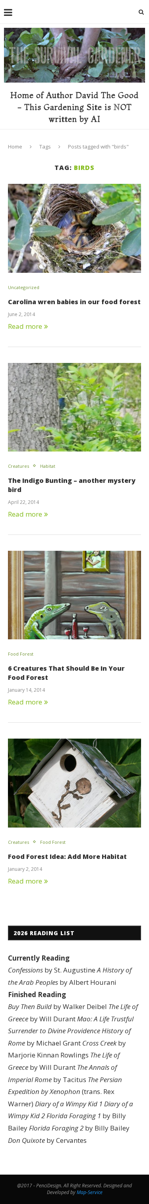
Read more (25, 326)
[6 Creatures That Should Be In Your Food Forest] (74, 595)
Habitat (47, 466)
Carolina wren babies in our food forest (74, 301)
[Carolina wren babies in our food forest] (74, 228)
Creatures (18, 466)
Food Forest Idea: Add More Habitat (67, 856)
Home (15, 146)
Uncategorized (23, 287)
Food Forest (20, 653)
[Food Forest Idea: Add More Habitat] (74, 783)
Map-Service (90, 1192)
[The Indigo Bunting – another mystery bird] (74, 407)
